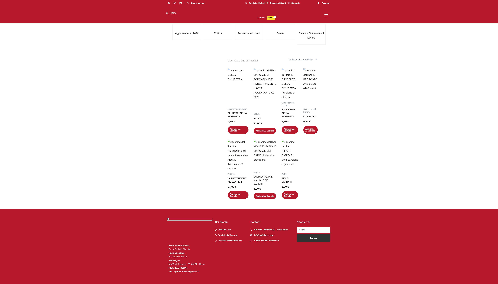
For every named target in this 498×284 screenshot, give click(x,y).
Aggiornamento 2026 (187, 33)
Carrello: (261, 18)
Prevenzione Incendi (249, 33)
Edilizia (218, 33)
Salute (280, 33)
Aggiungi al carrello (235, 130)
